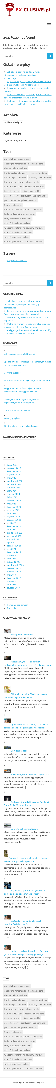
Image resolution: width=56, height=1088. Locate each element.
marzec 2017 (13, 581)
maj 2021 (11, 548)
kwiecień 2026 (14, 471)
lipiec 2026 (12, 464)
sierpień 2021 (13, 539)
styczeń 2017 (13, 587)
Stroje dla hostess (12, 204)
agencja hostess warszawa (16, 159)
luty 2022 (11, 529)
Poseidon (40, 1082)
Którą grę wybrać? (12, 418)
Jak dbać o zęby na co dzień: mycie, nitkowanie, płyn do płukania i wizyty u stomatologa (22, 74)
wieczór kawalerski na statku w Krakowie (23, 227)
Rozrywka (11, 608)
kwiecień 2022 (14, 526)
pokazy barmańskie (31, 191)
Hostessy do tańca (38, 172)
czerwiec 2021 (14, 545)
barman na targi (35, 163)
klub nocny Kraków (13, 186)
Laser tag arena (11, 191)
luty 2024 (11, 490)
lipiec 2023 (12, 497)
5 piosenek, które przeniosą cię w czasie (30, 774)
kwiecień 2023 (14, 506)
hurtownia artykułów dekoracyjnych (21, 182)
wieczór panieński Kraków (16, 236)
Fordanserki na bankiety (15, 172)
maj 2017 (11, 574)
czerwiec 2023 (14, 500)
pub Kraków (10, 200)
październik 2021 (15, 532)
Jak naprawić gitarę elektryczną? (19, 353)
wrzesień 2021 (14, 536)
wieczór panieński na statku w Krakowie (23, 241)
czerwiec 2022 (14, 519)
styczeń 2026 (13, 474)
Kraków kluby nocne (34, 186)
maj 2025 (11, 477)
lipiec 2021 (12, 542)
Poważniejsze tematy (17, 604)
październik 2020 (15, 565)
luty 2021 (11, 558)
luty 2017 (11, 584)
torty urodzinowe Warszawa (17, 218)
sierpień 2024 (13, 487)
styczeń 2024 (13, 493)
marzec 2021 (13, 555)
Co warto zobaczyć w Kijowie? (25, 828)
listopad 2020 (13, 561)
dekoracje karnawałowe (15, 168)
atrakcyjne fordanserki (15, 163)
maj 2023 (11, 503)
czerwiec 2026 (14, 468)
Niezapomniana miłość (22, 634)
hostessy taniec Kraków (40, 177)
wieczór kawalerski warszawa (18, 232)
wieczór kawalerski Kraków (17, 223)
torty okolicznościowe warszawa (19, 214)
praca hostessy (11, 195)
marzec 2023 (13, 510)
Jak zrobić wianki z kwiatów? (17, 410)
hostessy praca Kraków (15, 177)
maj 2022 (11, 523)
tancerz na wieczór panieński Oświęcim (23, 209)
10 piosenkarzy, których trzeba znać (21, 426)
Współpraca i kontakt (17, 260)
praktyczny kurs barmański (33, 195)
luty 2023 (11, 513)
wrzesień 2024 (14, 484)
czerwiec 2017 (14, 571)
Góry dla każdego (12, 372)
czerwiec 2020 (14, 568)
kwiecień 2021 (14, 552)
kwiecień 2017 (14, 578)
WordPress (27, 1082)
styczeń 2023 (13, 516)
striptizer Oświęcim (27, 200)
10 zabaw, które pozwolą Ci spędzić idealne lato (27, 380)
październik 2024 (15, 481)
